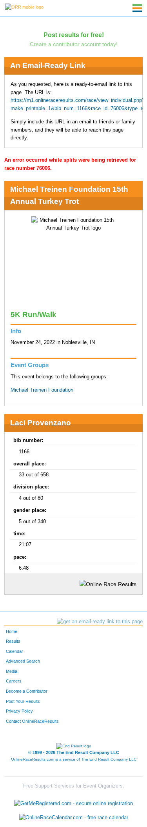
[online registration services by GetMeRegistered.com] (73, 802)
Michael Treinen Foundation (42, 390)
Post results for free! (74, 34)
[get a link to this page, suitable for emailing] (100, 621)
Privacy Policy (19, 711)
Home (11, 631)
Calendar (14, 651)
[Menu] (137, 8)
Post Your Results (23, 701)
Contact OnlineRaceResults (32, 721)
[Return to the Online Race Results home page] (24, 6)
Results (13, 641)
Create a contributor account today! (74, 44)
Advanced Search (23, 661)
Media (11, 671)
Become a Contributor (26, 691)
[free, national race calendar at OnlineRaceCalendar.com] (73, 817)
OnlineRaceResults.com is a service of (73, 759)
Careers (14, 681)
